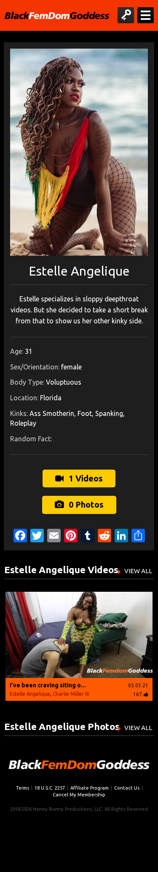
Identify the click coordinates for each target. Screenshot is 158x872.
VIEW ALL (138, 570)
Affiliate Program (89, 787)
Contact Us (126, 787)
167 (137, 694)
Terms (22, 787)
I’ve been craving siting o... (48, 685)
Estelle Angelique (30, 694)
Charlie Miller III (71, 694)
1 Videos (85, 478)
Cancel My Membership (79, 794)
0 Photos (85, 504)
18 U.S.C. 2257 (50, 787)
